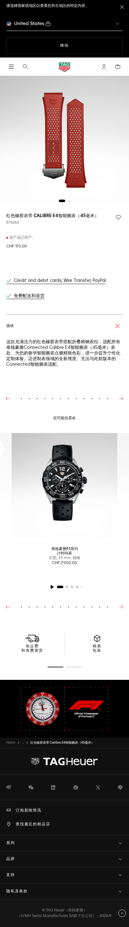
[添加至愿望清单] (118, 217)
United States (29, 23)
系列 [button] (10, 843)
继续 (77, 45)
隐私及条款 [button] (17, 891)
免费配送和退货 (29, 296)
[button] (104, 67)
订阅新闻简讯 (29, 810)
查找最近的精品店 (33, 824)
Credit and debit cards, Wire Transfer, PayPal (60, 280)
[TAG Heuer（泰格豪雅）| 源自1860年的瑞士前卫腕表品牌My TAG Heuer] (64, 761)
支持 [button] (10, 875)
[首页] (64, 66)
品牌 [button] (10, 859)
